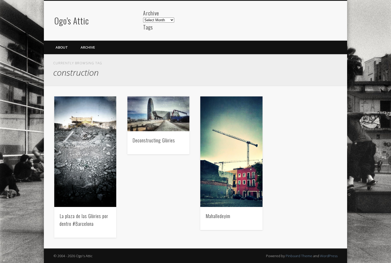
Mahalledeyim (218, 216)
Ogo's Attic (71, 20)
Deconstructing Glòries (153, 140)
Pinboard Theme (299, 255)
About (62, 47)
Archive (88, 47)
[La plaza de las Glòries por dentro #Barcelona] (85, 151)
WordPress (329, 255)
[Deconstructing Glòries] (158, 113)
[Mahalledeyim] (231, 151)
